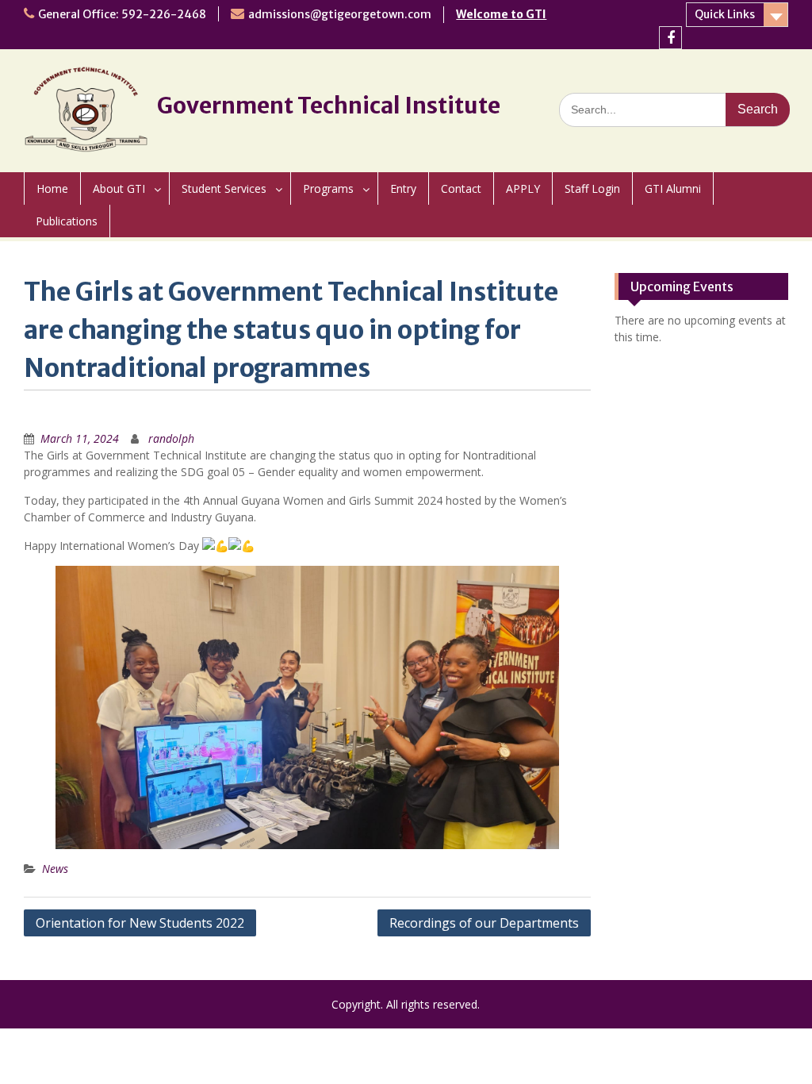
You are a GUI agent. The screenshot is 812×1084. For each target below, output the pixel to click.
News (55, 868)
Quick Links (725, 14)
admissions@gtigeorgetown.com (339, 14)
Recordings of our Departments (484, 923)
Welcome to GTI (501, 14)
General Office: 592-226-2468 (122, 14)
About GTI (119, 188)
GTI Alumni (673, 188)
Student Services (224, 188)
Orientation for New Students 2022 (140, 923)
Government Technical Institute (328, 105)
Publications (67, 221)
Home (52, 188)
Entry (403, 188)
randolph (171, 438)
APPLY (523, 188)
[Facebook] (670, 37)
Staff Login (592, 188)
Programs (328, 188)
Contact (461, 188)
